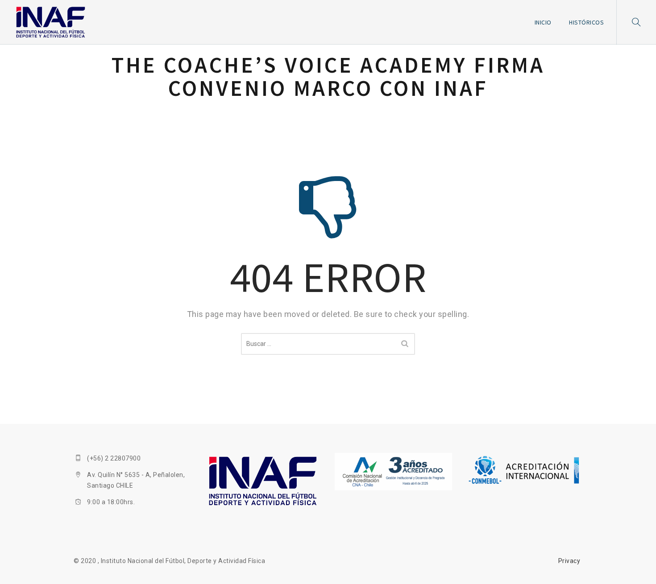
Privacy (569, 560)
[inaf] (50, 22)
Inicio (543, 22)
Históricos (586, 22)
